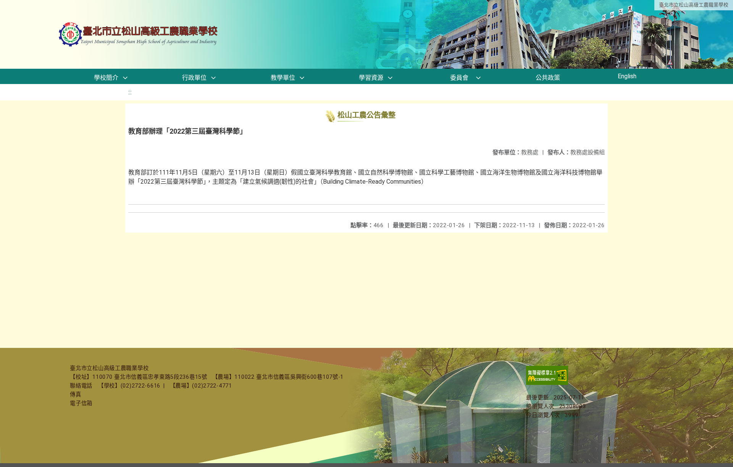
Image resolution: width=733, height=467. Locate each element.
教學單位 (283, 77)
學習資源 (371, 77)
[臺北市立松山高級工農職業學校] (139, 34)
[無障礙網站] (547, 383)
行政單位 (194, 77)
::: (130, 92)
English (627, 76)
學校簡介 (106, 77)
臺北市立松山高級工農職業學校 (693, 5)
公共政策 (548, 77)
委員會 (459, 77)
